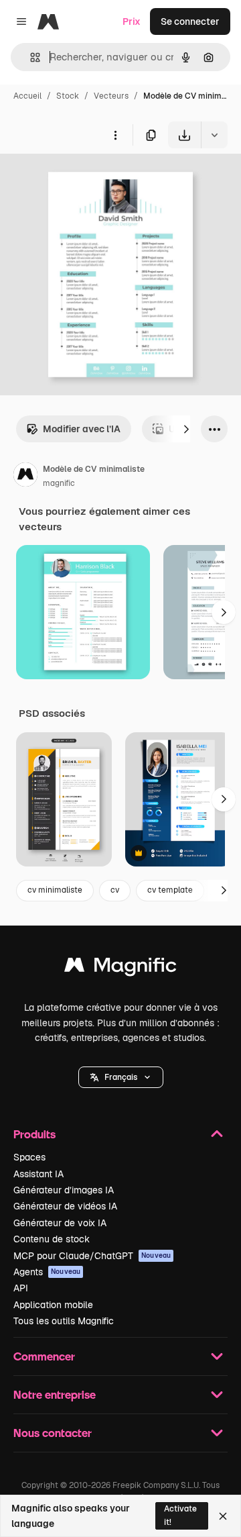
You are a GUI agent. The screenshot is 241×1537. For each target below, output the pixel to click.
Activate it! (180, 1515)
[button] (120, 1077)
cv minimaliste (54, 890)
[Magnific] (120, 968)
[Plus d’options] (115, 134)
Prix (132, 21)
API (20, 1288)
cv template (170, 890)
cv (114, 890)
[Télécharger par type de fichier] (214, 134)
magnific (59, 483)
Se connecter (190, 21)
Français (120, 1077)
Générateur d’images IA (63, 1190)
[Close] (223, 1516)
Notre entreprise (54, 1394)
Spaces (29, 1157)
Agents (46, 1272)
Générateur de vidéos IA (65, 1206)
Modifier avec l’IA (81, 429)
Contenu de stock (51, 1239)
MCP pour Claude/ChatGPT (92, 1256)
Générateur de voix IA (59, 1223)
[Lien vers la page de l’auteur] (25, 476)
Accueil (27, 96)
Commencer (44, 1356)
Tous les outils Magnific (63, 1321)
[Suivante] (186, 428)
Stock (67, 96)
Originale (88, 179)
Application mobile (53, 1305)
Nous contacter (52, 1433)
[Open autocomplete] (29, 57)
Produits (34, 1134)
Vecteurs (111, 96)
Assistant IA (38, 1174)
